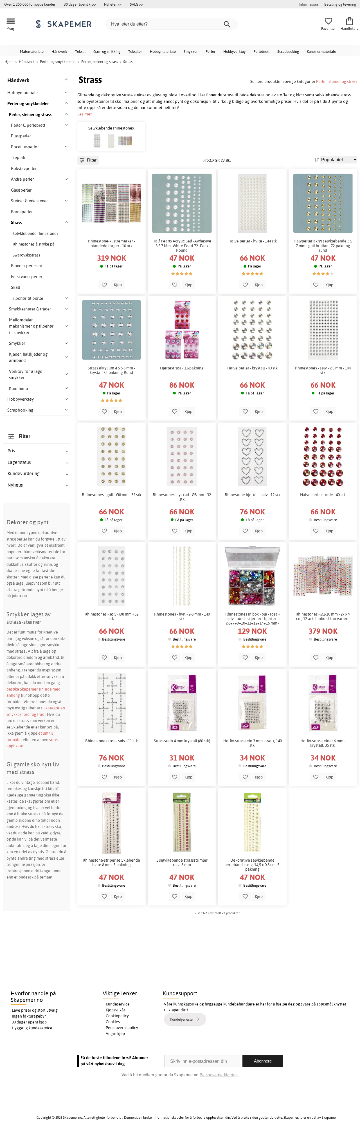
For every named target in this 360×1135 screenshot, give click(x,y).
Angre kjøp (115, 1033)
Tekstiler (135, 51)
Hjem (9, 61)
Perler (210, 51)
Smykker (191, 51)
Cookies (113, 1021)
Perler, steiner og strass (336, 81)
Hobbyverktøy (234, 51)
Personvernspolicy (122, 1027)
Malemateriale (32, 51)
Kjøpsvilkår (115, 1010)
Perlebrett (261, 51)
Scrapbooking (288, 51)
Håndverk (59, 51)
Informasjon (308, 4)
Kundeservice (118, 1004)
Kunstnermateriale (321, 51)
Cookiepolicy (117, 1015)
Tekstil (80, 51)
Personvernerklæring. (219, 1074)
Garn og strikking (106, 51)
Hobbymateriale (163, 51)
